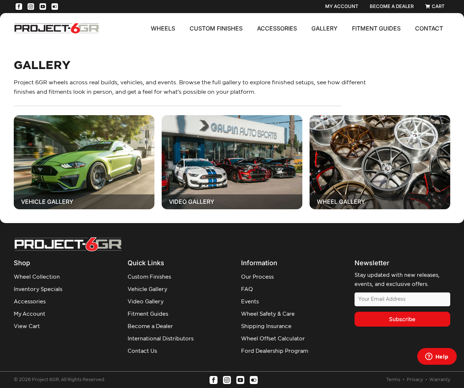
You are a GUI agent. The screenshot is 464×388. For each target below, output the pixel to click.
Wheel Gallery (341, 201)
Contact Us (142, 351)
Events (250, 301)
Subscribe (402, 319)
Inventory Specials (38, 289)
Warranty (439, 379)
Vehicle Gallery (47, 201)
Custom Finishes (216, 28)
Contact (429, 28)
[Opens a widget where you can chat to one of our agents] (437, 357)
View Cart (27, 326)
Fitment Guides (376, 28)
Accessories (277, 28)
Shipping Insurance (266, 326)
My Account (29, 314)
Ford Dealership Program (274, 351)
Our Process (257, 277)
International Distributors (161, 338)
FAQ (247, 289)
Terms (393, 379)
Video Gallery (191, 201)
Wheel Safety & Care (268, 314)
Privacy (415, 379)
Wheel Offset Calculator (273, 338)
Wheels (163, 28)
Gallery (324, 28)
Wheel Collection (37, 277)
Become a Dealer (150, 326)
